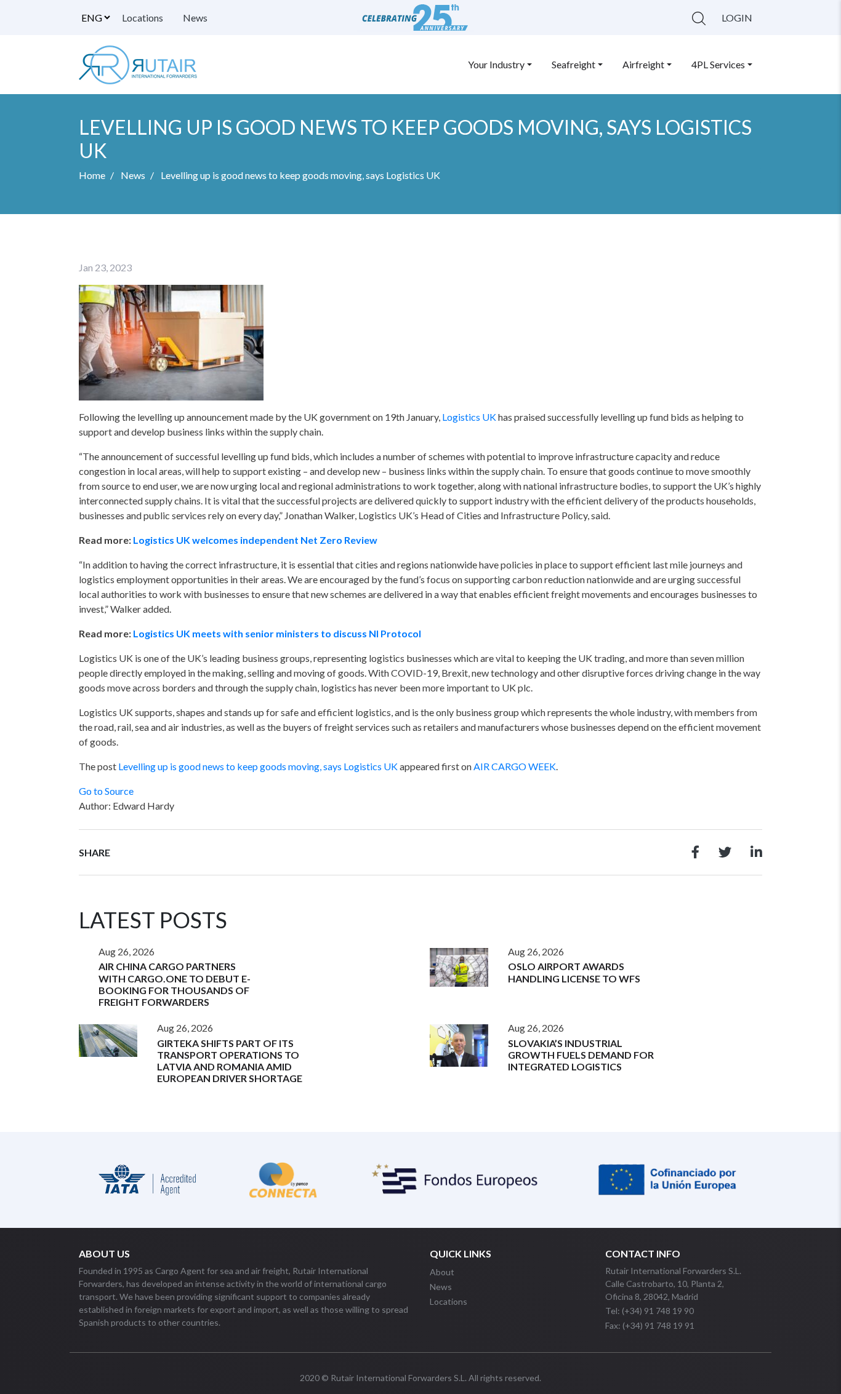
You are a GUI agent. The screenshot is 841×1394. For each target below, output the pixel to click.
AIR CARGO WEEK (514, 766)
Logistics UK (469, 417)
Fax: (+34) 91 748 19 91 (649, 1325)
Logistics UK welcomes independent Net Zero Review (255, 540)
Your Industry (496, 64)
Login (737, 17)
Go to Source (106, 791)
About (442, 1272)
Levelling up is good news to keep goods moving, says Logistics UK (258, 766)
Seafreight (573, 64)
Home (92, 175)
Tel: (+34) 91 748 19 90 (649, 1310)
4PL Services (718, 64)
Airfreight (643, 64)
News (195, 17)
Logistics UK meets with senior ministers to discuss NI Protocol (277, 633)
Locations (142, 17)
